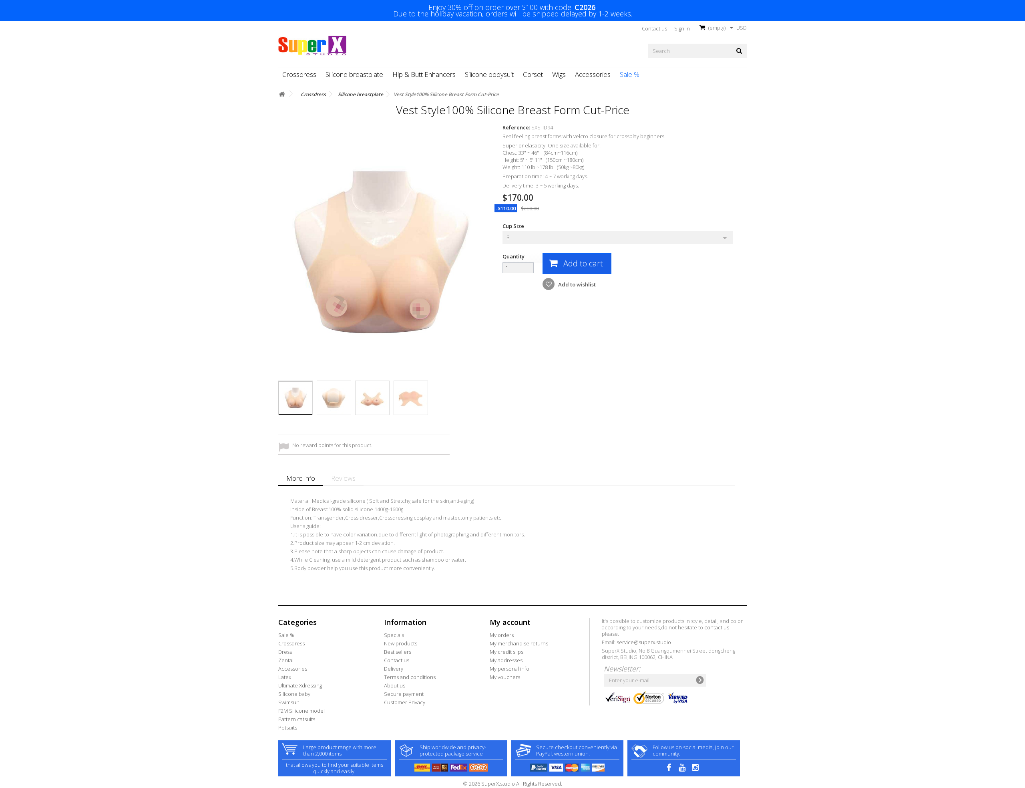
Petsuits (287, 727)
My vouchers (505, 677)
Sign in (682, 28)
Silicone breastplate (354, 74)
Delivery (393, 668)
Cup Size (513, 226)
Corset (533, 74)
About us (394, 685)
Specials (394, 635)
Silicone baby (294, 693)
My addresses (506, 660)
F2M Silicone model (301, 710)
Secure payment (404, 693)
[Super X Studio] (312, 46)
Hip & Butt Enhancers (424, 74)
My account (510, 622)
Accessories (593, 74)
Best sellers (397, 651)
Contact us (654, 28)
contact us (716, 627)
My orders (502, 635)
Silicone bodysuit (489, 74)
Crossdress (299, 74)
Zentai (285, 660)
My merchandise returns (519, 643)
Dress (285, 651)
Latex (284, 677)
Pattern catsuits (296, 719)
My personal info (509, 668)
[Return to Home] (281, 94)
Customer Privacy (404, 702)
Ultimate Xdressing (300, 685)
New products (400, 643)
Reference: (516, 127)
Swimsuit (288, 702)
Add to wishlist (576, 284)
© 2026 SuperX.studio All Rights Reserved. (512, 783)
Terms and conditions (410, 677)
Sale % (629, 74)
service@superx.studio (644, 642)
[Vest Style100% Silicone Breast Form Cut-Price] (295, 398)
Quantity (513, 256)
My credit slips (506, 651)
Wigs (559, 74)
